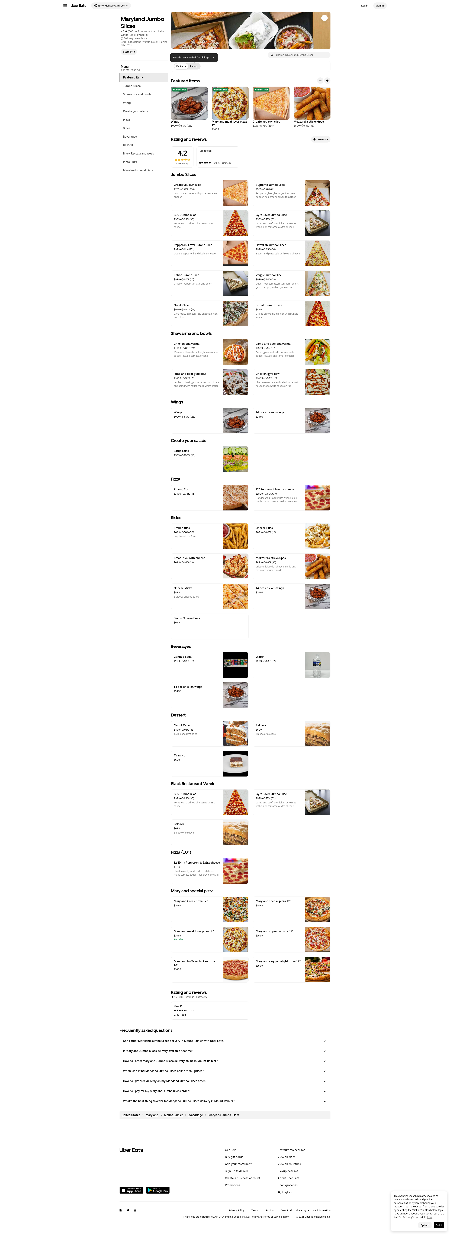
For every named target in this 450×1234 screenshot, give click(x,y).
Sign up (380, 5)
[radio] (181, 66)
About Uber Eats (288, 1178)
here (429, 1217)
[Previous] (320, 80)
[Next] (327, 80)
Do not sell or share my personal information (305, 1210)
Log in (364, 5)
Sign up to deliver (236, 1171)
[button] (225, 1041)
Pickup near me (288, 1171)
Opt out (424, 1225)
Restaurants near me (291, 1150)
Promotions (232, 1185)
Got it (439, 1225)
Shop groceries (288, 1185)
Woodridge (195, 1115)
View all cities (286, 1157)
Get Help (230, 1150)
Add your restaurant (238, 1164)
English (287, 1192)
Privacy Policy (236, 1210)
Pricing (270, 1210)
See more (322, 139)
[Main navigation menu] (65, 5)
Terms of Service (272, 1216)
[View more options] (324, 18)
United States (131, 1115)
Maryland (152, 1115)
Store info (129, 51)
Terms (255, 1210)
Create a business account (242, 1178)
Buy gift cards (234, 1157)
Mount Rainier (173, 1115)
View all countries (289, 1164)
